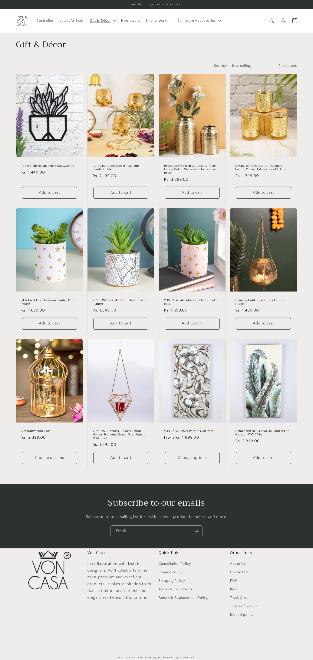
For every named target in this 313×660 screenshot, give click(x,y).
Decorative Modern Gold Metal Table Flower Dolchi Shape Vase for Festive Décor (190, 169)
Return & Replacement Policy (183, 598)
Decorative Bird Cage (35, 431)
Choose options (49, 458)
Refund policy (242, 615)
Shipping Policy (172, 581)
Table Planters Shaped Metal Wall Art (47, 166)
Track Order (240, 598)
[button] (102, 21)
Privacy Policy (171, 572)
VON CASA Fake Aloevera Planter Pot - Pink (190, 302)
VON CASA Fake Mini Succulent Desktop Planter (121, 302)
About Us (238, 564)
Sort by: (220, 66)
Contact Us (239, 572)
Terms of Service (244, 606)
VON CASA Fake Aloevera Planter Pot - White (48, 302)
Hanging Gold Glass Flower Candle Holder (259, 302)
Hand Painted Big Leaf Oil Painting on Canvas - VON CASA (262, 433)
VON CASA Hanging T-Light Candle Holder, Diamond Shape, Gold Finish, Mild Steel (119, 434)
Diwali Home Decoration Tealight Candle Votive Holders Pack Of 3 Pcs (260, 167)
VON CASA (136, 657)
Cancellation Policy (175, 564)
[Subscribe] (196, 531)
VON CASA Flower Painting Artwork (189, 431)
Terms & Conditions (175, 589)
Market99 (164, 657)
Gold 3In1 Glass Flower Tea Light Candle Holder (116, 167)
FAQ (233, 581)
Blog (234, 589)
